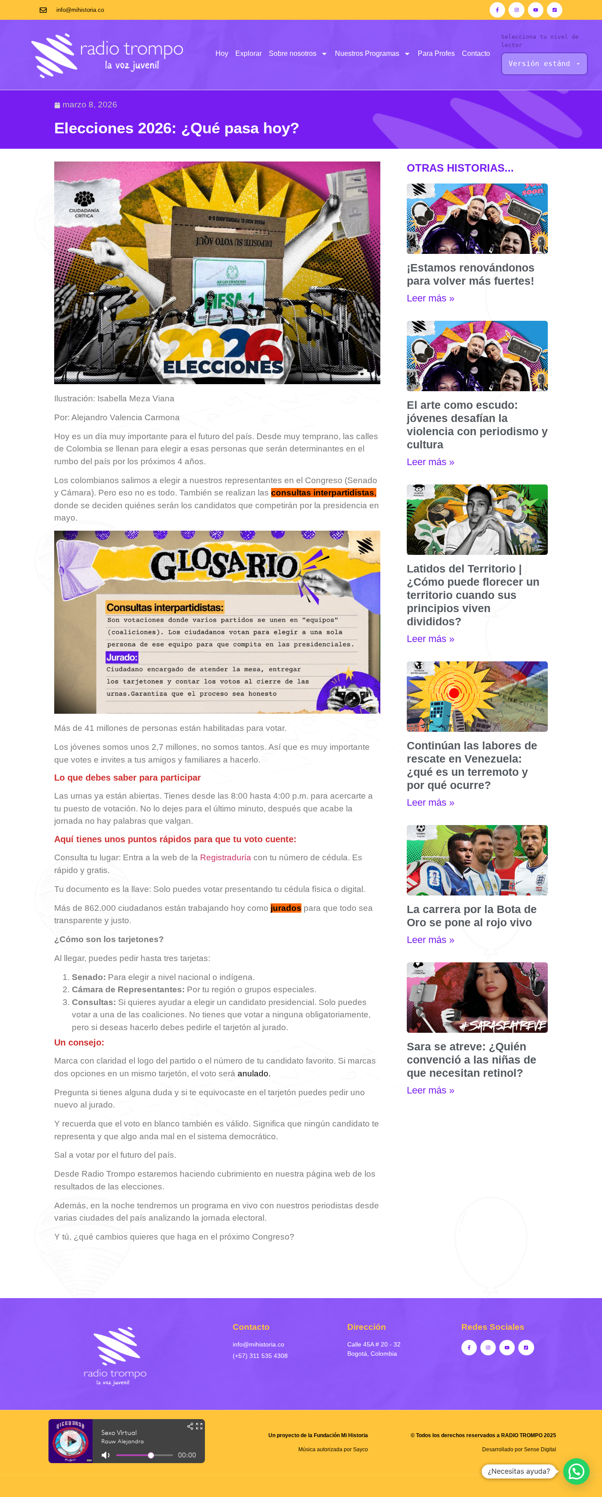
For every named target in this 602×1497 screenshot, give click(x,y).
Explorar (248, 53)
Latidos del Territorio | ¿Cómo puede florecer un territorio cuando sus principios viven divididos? (473, 594)
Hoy (222, 53)
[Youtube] (535, 10)
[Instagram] (516, 10)
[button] (576, 1471)
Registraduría (225, 857)
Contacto (476, 53)
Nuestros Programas (367, 53)
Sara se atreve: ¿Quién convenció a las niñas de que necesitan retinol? (471, 1059)
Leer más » (430, 298)
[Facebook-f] (497, 10)
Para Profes (436, 53)
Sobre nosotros (292, 53)
